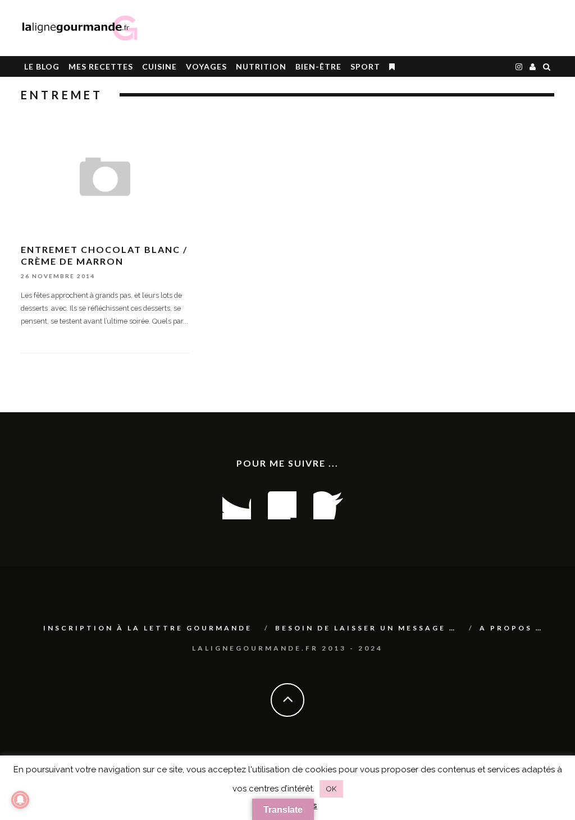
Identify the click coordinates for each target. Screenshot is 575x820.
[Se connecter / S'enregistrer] (533, 66)
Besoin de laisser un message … (366, 628)
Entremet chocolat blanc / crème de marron (104, 255)
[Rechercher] (547, 66)
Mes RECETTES (101, 66)
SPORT (365, 66)
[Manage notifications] (20, 800)
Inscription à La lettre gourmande (147, 628)
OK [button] (331, 789)
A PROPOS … (511, 628)
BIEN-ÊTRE (318, 66)
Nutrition (261, 66)
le (42, 66)
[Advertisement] (422, 28)
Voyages (206, 66)
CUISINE (159, 66)
